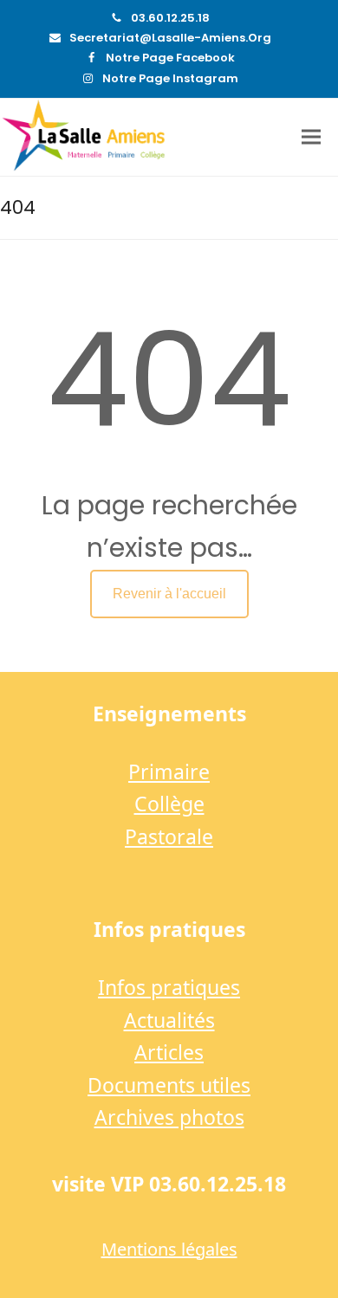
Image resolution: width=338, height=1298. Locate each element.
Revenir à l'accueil (169, 593)
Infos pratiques (169, 987)
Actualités (169, 1020)
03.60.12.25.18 (170, 18)
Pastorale (169, 836)
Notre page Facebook (170, 57)
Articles (169, 1052)
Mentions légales (169, 1249)
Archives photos (169, 1117)
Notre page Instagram (170, 78)
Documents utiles (169, 1085)
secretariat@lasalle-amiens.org (170, 37)
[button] (311, 137)
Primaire (169, 771)
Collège (169, 803)
